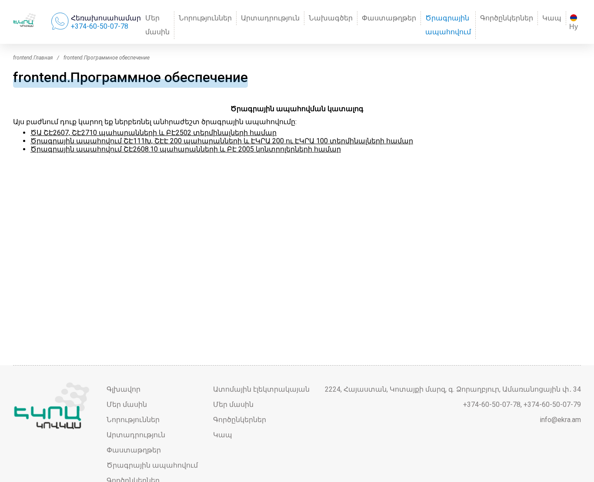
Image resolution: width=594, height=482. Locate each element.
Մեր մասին (157, 25)
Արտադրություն (270, 18)
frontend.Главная (33, 58)
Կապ (551, 18)
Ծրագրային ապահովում (448, 25)
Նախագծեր (331, 18)
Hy (573, 26)
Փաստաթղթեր (389, 18)
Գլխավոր (123, 389)
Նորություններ (205, 18)
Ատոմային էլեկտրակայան (261, 389)
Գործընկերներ (506, 18)
